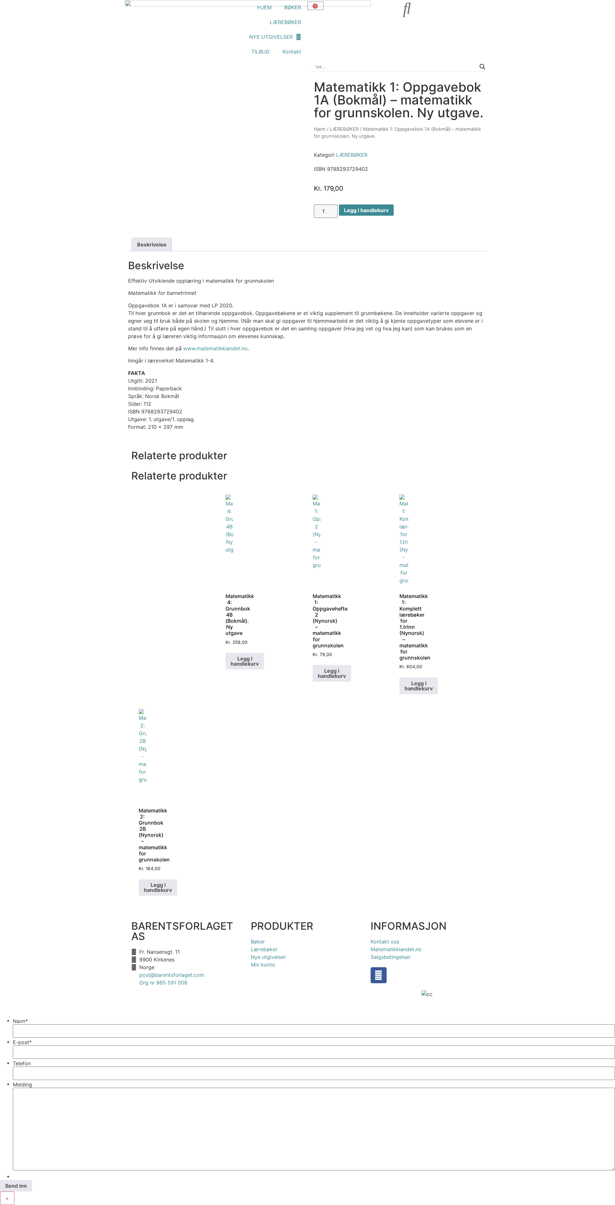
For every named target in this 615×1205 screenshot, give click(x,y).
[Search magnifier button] (482, 66)
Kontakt (292, 51)
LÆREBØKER (285, 22)
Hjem (319, 129)
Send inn (16, 1186)
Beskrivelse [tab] (152, 244)
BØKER (292, 7)
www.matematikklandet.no (215, 348)
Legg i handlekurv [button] (245, 661)
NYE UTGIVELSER (271, 37)
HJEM (264, 7)
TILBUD (260, 51)
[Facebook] (379, 975)
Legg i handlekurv (366, 210)
